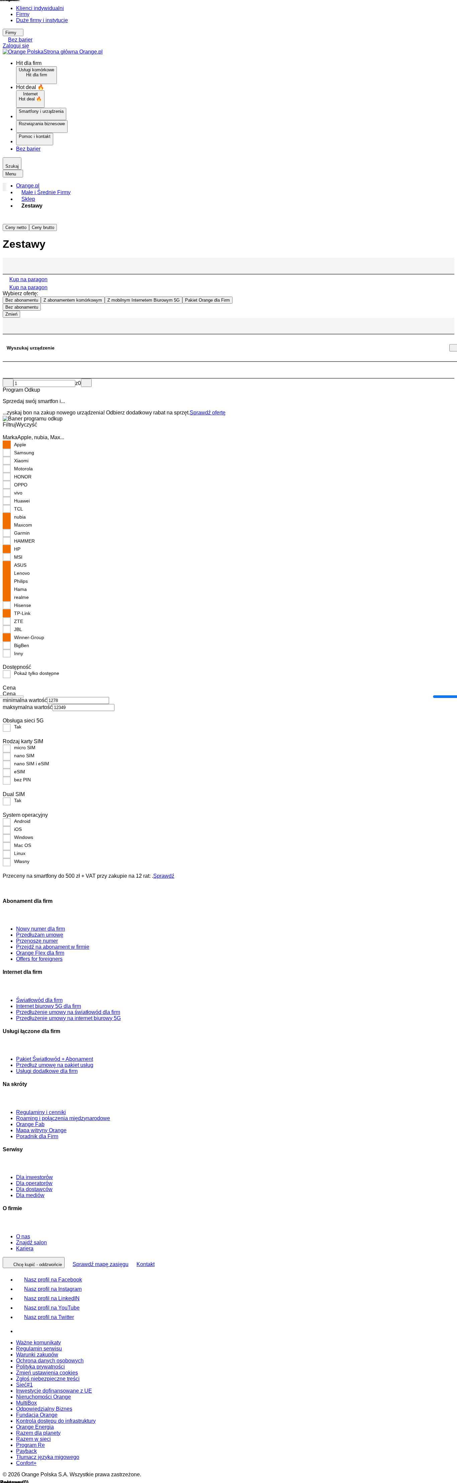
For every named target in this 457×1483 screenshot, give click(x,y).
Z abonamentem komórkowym (72, 300)
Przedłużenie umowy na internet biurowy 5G (68, 1018)
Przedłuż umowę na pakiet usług (54, 1065)
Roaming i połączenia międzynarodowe (63, 1118)
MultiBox (26, 1403)
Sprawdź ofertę (207, 412)
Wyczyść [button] (26, 424)
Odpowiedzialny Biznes (44, 1409)
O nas (23, 1236)
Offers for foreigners (39, 959)
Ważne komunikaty (38, 1342)
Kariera (24, 1248)
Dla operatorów (34, 1183)
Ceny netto (15, 227)
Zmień (11, 314)
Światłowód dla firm (39, 1000)
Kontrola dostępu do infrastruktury (56, 1421)
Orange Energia (35, 1427)
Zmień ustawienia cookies (47, 1373)
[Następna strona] (86, 383)
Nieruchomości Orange (43, 1397)
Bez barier (20, 40)
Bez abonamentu (21, 300)
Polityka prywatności (40, 1367)
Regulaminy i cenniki (41, 1112)
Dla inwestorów (34, 1177)
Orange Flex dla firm (40, 953)
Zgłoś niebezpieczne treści (48, 1379)
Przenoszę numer (37, 941)
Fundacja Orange (37, 1415)
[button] (235, 186)
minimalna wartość (25, 700)
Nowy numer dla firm (40, 929)
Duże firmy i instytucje (42, 20)
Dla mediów (30, 1195)
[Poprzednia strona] (8, 383)
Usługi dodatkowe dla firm (47, 1071)
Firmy (22, 14)
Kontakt (145, 1264)
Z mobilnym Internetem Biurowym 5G (143, 300)
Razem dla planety (38, 1433)
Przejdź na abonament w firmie (52, 947)
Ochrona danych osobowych (50, 1360)
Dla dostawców (34, 1189)
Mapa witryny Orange (41, 1130)
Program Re (30, 1445)
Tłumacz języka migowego (47, 1457)
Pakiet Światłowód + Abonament (54, 1059)
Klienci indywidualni (40, 8)
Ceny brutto (43, 227)
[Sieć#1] (22, 1331)
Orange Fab (30, 1124)
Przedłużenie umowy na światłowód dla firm (68, 1012)
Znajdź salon (31, 1242)
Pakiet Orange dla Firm (207, 300)
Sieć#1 (24, 1385)
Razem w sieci (33, 1439)
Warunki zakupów (37, 1354)
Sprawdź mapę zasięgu (100, 1264)
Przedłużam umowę (39, 935)
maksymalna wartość (28, 707)
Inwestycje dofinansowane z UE (54, 1391)
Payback (26, 1451)
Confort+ (26, 1463)
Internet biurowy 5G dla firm (48, 1006)
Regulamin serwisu (39, 1348)
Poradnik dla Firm (37, 1136)
